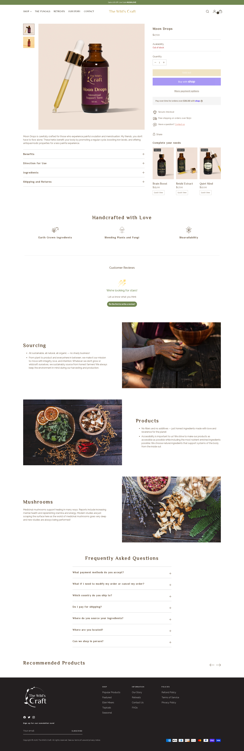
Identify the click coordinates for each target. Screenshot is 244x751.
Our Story (137, 692)
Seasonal (107, 712)
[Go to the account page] (213, 11)
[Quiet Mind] (210, 163)
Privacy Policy (169, 702)
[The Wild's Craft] (122, 11)
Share (159, 134)
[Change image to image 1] (28, 29)
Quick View (158, 192)
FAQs (135, 707)
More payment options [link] (186, 91)
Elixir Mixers (108, 702)
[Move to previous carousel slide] (212, 665)
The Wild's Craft (44, 740)
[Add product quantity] (155, 62)
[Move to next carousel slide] (218, 665)
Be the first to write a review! (122, 304)
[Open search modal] (207, 11)
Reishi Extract (184, 183)
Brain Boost (160, 183)
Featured (107, 697)
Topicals (106, 707)
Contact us (180, 124)
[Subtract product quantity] (163, 62)
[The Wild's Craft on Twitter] (29, 718)
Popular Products (111, 692)
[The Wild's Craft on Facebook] (25, 718)
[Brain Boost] (163, 163)
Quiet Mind (206, 183)
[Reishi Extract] (186, 163)
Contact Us (138, 702)
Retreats (136, 697)
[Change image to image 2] (28, 42)
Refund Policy (169, 692)
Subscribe (77, 731)
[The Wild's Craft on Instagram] (34, 718)
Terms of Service (170, 697)
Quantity (157, 56)
